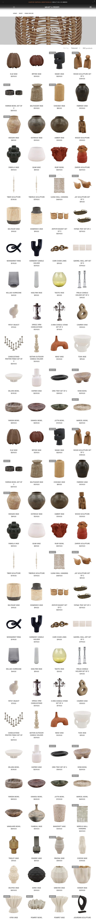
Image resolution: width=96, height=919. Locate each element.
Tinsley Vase (14, 858)
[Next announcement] (93, 2)
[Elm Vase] (14, 60)
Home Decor (29, 13)
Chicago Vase (59, 106)
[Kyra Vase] (14, 904)
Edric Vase (36, 888)
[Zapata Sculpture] (82, 154)
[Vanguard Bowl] (14, 813)
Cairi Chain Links (59, 261)
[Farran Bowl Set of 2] (14, 92)
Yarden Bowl (13, 420)
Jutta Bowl (59, 420)
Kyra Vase (14, 917)
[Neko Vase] (59, 343)
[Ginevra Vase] (59, 874)
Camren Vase (82, 325)
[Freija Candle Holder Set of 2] (82, 279)
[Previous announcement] (3, 2)
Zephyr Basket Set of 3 (59, 230)
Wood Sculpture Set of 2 (82, 75)
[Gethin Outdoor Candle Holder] (36, 343)
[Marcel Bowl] (82, 407)
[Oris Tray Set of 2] (59, 377)
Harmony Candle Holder (36, 262)
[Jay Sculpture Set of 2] (82, 184)
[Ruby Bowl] (59, 154)
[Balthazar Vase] (36, 92)
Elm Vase (13, 74)
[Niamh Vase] (59, 60)
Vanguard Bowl (14, 826)
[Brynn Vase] (36, 60)
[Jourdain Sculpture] (82, 904)
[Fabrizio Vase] (82, 92)
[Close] (95, 1)
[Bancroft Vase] (59, 813)
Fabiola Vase (14, 167)
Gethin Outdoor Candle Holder (37, 358)
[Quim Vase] (36, 154)
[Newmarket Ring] (14, 247)
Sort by (66, 48)
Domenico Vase (36, 229)
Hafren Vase (36, 391)
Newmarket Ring (14, 261)
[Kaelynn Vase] (36, 279)
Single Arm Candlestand (36, 326)
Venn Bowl (82, 391)
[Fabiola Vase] (14, 154)
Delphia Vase (13, 888)
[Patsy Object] (14, 311)
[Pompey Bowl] (36, 904)
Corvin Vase (82, 858)
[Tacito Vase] (59, 279)
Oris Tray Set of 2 (59, 391)
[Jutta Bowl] (59, 407)
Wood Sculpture (82, 138)
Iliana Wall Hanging (59, 197)
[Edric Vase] (36, 874)
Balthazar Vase (36, 106)
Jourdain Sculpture (82, 917)
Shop (21, 13)
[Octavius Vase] (36, 124)
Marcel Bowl (82, 420)
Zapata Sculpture (82, 167)
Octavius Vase (36, 138)
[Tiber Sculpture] (14, 184)
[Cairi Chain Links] (59, 247)
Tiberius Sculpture (37, 197)
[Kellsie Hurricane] (14, 279)
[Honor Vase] (82, 874)
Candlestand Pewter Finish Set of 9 (13, 359)
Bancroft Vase (59, 826)
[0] (90, 7)
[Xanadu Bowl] (36, 407)
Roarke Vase (36, 858)
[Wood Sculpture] (82, 124)
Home (15, 13)
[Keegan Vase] (14, 124)
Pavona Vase (59, 858)
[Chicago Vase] (59, 92)
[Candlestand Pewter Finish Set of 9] (14, 343)
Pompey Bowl (36, 917)
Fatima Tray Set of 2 (82, 229)
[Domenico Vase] (36, 215)
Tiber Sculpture (14, 197)
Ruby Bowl (59, 167)
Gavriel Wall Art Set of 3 (82, 262)
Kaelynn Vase (36, 293)
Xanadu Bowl (36, 420)
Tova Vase (82, 357)
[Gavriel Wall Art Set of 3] (82, 247)
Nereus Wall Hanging (82, 827)
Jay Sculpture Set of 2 (82, 198)
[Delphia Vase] (14, 874)
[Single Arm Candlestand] (36, 311)
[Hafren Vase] (36, 377)
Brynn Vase (36, 74)
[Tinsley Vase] (14, 845)
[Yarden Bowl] (14, 407)
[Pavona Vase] (59, 845)
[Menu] (14, 7)
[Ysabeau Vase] (36, 813)
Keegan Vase (14, 138)
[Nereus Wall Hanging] (82, 813)
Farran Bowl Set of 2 (13, 107)
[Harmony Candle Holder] (36, 247)
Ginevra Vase (59, 888)
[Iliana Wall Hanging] (59, 184)
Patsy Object (13, 325)
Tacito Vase (59, 293)
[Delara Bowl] (14, 377)
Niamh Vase (59, 74)
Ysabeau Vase (36, 826)
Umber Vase (59, 138)
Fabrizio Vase (82, 106)
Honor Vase (82, 888)
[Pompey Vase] (59, 904)
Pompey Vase (59, 917)
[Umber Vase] (59, 124)
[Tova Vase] (82, 343)
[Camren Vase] (82, 311)
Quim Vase (36, 167)
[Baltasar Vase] (14, 215)
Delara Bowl (13, 391)
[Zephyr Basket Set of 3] (59, 215)
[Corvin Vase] (82, 845)
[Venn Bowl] (82, 377)
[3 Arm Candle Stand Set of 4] (59, 311)
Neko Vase (59, 357)
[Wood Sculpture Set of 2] (82, 60)
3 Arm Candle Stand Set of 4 (59, 326)
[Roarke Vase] (36, 845)
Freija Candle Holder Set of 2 (82, 294)
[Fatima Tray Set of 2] (82, 215)
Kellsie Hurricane (13, 293)
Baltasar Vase (14, 229)
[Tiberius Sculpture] (36, 184)
